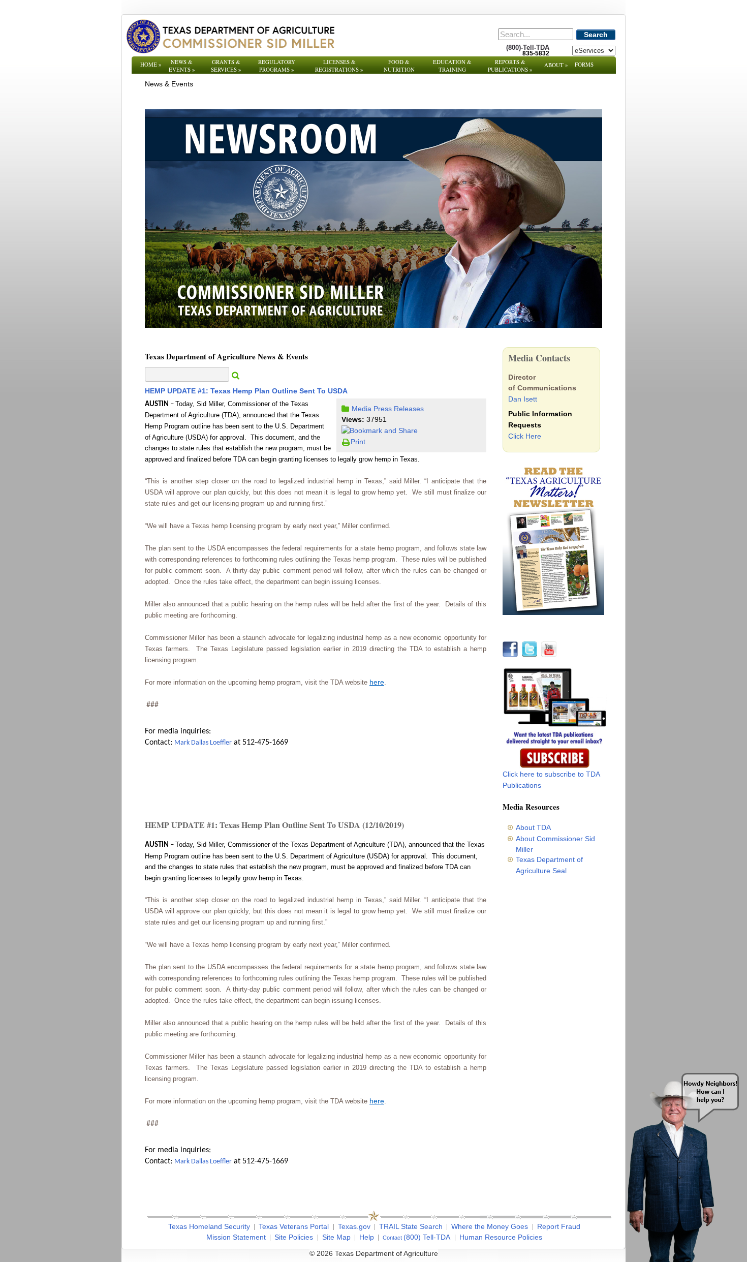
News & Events (182, 65)
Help (366, 1237)
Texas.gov (354, 1226)
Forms (584, 64)
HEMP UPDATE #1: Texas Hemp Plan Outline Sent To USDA (246, 391)
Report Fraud (558, 1226)
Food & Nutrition (399, 65)
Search (596, 34)
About (556, 65)
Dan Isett (522, 399)
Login (510, 1253)
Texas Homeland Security (209, 1226)
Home (151, 64)
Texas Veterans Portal (294, 1226)
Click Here (524, 436)
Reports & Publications (510, 65)
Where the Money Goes (489, 1226)
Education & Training (452, 65)
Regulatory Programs (276, 65)
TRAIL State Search (411, 1226)
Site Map (336, 1237)
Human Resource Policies (500, 1237)
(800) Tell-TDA (426, 1237)
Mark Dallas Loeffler (203, 743)
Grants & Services (226, 65)
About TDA (533, 827)
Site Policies (293, 1237)
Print (358, 442)
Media (361, 409)
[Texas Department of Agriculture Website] (230, 36)
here (376, 682)
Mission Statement (236, 1237)
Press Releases (399, 409)
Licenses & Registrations (339, 65)
